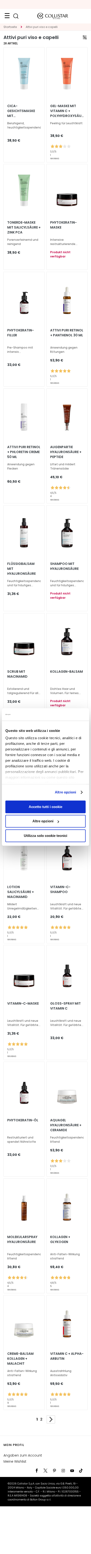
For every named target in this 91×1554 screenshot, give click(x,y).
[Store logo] (52, 16)
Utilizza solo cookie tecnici (45, 836)
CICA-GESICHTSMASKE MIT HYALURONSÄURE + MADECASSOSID (22, 111)
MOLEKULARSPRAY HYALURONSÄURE (22, 1239)
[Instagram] (63, 1471)
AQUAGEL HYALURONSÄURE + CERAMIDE (65, 1125)
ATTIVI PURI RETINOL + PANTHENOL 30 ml (66, 333)
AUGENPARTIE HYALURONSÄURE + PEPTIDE (65, 452)
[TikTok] (81, 1471)
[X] (45, 1471)
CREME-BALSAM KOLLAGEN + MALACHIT (20, 1358)
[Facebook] (37, 1471)
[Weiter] (51, 1419)
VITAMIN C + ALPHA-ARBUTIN (67, 1356)
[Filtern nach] (85, 37)
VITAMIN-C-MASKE (23, 1003)
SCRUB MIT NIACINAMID (17, 674)
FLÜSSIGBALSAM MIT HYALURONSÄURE (21, 568)
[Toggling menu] (7, 16)
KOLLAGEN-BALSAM (66, 671)
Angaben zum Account (23, 1455)
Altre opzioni (65, 792)
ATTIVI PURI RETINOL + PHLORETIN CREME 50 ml (23, 452)
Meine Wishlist (15, 1461)
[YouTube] (72, 1471)
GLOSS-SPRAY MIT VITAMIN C (65, 1006)
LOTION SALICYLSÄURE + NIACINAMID (20, 892)
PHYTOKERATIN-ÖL (22, 1120)
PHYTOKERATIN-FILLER (20, 333)
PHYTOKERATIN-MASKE (63, 225)
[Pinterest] (54, 1471)
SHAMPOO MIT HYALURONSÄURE (64, 566)
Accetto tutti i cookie (45, 807)
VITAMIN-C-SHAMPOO (60, 889)
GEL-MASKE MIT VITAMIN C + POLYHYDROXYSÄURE (67, 111)
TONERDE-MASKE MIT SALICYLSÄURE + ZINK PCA (24, 227)
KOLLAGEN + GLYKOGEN (60, 1239)
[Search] (15, 16)
